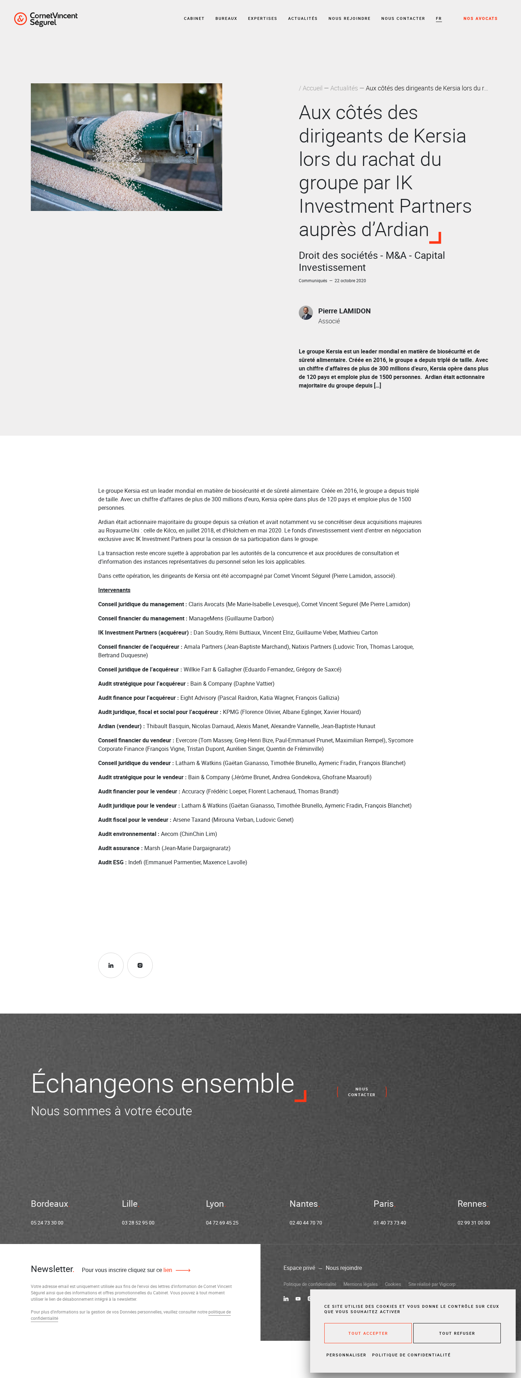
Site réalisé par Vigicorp (431, 1284)
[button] (439, 19)
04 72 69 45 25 (222, 1222)
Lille (130, 1203)
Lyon (215, 1203)
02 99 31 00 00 (474, 1222)
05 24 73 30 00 (47, 1222)
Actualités (303, 18)
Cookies (393, 1284)
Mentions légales (360, 1284)
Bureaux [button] (226, 18)
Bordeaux (49, 1203)
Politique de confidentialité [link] (411, 1354)
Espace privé (299, 1268)
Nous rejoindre (350, 18)
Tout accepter (368, 1333)
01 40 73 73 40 (390, 1222)
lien (167, 1270)
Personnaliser (346, 1354)
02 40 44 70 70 (306, 1222)
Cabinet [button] (194, 18)
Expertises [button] (263, 18)
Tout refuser (457, 1333)
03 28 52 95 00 (138, 1222)
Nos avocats (481, 18)
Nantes (304, 1203)
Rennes (472, 1203)
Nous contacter (403, 18)
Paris (384, 1203)
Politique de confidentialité (310, 1284)
